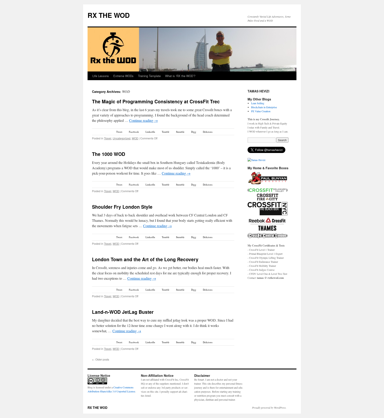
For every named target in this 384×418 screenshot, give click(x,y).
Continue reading (143, 120)
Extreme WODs (123, 76)
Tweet (119, 131)
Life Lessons (100, 76)
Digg (193, 131)
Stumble (180, 131)
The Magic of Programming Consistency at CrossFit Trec (156, 101)
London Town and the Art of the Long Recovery (145, 259)
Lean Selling (257, 103)
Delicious (207, 131)
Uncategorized (121, 138)
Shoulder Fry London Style (122, 206)
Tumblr (165, 131)
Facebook (134, 131)
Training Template (149, 76)
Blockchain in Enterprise (264, 107)
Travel (107, 138)
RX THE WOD (109, 15)
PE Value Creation (260, 111)
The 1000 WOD (108, 154)
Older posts (100, 359)
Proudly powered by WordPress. (269, 407)
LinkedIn (150, 131)
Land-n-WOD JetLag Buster (123, 311)
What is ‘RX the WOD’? (180, 76)
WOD (135, 138)
